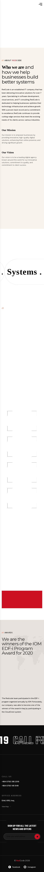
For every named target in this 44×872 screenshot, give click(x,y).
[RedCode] (19, 4)
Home (17, 23)
